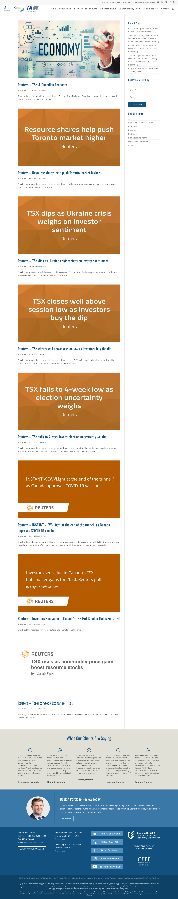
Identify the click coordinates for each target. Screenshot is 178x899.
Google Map (60, 839)
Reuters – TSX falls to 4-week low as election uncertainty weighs (62, 436)
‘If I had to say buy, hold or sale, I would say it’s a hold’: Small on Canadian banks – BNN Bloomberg (143, 38)
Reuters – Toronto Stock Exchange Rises (45, 703)
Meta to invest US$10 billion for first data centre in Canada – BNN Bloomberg (143, 48)
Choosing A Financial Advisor (141, 122)
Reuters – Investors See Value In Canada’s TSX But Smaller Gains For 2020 (69, 618)
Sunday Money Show (129, 9)
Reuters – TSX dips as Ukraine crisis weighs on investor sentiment (63, 261)
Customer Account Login (144, 2)
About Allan (65, 9)
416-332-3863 (108, 2)
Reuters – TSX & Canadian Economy (42, 84)
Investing (132, 130)
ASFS (130, 119)
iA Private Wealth (123, 2)
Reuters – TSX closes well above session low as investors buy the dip (64, 348)
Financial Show (108, 9)
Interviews (42, 90)
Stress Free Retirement (138, 141)
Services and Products (85, 9)
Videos (131, 145)
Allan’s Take (149, 9)
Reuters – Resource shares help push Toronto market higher (59, 172)
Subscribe (137, 104)
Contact (165, 9)
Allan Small (23, 90)
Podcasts (132, 134)
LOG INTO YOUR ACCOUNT (32, 848)
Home (53, 9)
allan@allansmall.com (33, 842)
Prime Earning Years (137, 137)
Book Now (66, 818)
